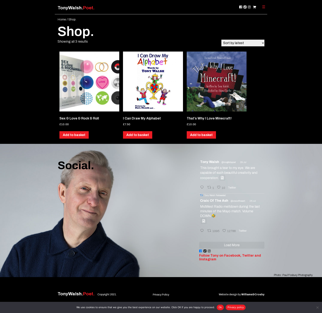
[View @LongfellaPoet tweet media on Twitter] (222, 178)
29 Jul (243, 162)
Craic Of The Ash (214, 200)
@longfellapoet (228, 162)
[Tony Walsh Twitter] (245, 7)
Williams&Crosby (252, 294)
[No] (317, 307)
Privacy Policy (161, 294)
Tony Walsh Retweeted (215, 195)
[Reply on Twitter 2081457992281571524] (202, 231)
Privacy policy (236, 307)
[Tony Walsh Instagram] (249, 7)
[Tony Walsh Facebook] (240, 7)
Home (62, 19)
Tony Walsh (209, 162)
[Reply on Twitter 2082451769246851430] (202, 188)
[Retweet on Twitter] (201, 195)
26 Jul (253, 201)
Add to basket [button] (74, 135)
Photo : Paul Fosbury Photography (293, 275)
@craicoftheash (238, 201)
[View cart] (254, 7)
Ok (220, 307)
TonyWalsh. (76, 7)
